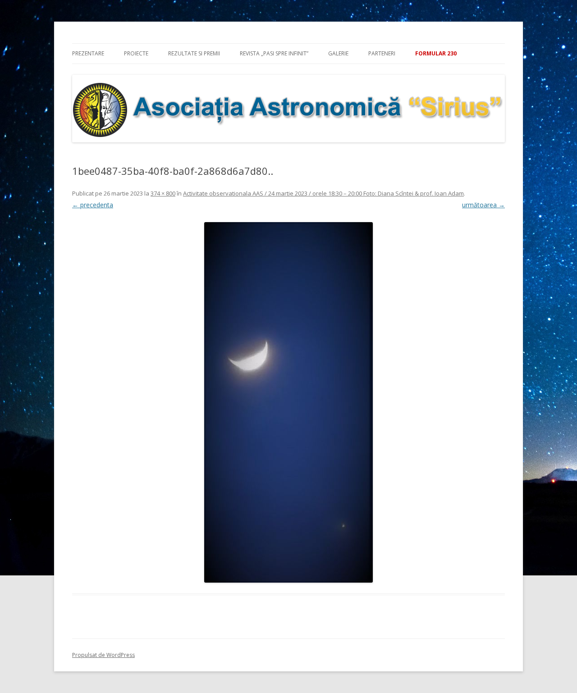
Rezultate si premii (194, 53)
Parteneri (381, 53)
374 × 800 (163, 193)
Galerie (338, 53)
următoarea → (483, 205)
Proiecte (136, 53)
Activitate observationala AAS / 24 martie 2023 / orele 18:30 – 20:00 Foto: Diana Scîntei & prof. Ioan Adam (323, 193)
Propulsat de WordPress (103, 655)
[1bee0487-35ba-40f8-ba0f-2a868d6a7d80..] (288, 402)
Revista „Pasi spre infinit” (274, 53)
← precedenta (92, 205)
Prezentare (88, 53)
